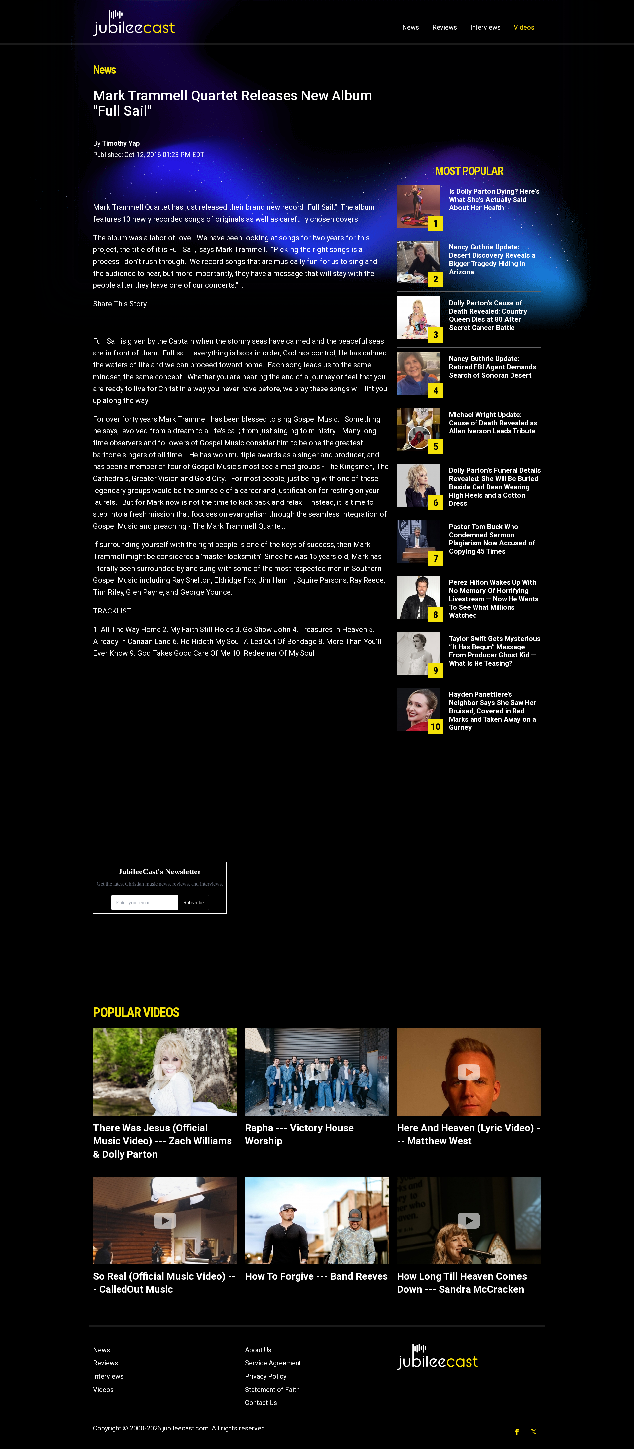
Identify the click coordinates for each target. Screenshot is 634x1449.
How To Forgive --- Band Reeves (316, 1276)
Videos (524, 27)
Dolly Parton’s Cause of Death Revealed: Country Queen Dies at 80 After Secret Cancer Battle (488, 315)
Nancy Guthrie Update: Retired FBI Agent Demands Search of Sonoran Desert (492, 367)
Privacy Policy (265, 1376)
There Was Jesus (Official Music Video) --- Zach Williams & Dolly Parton (162, 1141)
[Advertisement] (468, 124)
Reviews (444, 27)
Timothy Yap (121, 143)
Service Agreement (273, 1363)
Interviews (485, 27)
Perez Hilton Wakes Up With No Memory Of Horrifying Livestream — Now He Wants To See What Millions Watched (494, 598)
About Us (258, 1350)
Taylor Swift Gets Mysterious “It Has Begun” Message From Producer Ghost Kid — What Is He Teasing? (495, 651)
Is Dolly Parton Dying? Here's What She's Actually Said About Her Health (494, 199)
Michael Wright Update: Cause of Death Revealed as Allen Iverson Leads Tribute (493, 423)
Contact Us (261, 1403)
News (410, 27)
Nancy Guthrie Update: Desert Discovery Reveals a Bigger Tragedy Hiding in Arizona (492, 259)
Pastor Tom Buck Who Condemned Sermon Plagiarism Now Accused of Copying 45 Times (492, 539)
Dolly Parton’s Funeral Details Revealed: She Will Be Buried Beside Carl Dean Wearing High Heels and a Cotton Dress (495, 486)
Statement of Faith (272, 1389)
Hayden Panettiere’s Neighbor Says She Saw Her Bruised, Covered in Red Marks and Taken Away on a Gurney (492, 710)
